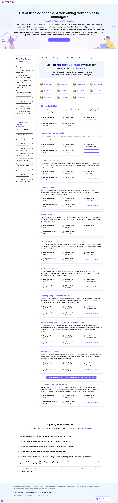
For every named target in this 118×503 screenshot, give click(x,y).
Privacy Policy (18, 496)
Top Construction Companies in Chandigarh (25, 71)
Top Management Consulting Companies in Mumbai (24, 144)
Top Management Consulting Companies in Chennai (24, 154)
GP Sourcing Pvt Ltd (49, 106)
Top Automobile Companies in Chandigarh (24, 66)
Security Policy (29, 496)
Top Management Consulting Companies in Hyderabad (24, 159)
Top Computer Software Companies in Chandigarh (23, 112)
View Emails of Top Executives (59, 40)
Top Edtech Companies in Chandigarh (23, 81)
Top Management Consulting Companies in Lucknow (24, 175)
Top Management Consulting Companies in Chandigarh (24, 102)
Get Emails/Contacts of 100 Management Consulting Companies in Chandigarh (71, 377)
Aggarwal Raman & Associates (53, 133)
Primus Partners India (50, 160)
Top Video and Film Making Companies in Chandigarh (23, 107)
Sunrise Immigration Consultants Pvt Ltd (57, 384)
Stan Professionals (48, 187)
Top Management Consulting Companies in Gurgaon (24, 164)
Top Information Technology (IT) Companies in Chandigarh (24, 97)
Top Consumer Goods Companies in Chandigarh (23, 76)
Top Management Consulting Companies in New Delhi (24, 170)
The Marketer (46, 214)
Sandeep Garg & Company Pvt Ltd (55, 296)
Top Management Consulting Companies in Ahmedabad (24, 180)
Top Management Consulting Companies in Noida (24, 134)
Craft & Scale (46, 241)
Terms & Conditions (42, 496)
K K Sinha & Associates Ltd (52, 352)
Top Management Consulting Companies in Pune (24, 139)
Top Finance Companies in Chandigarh (23, 86)
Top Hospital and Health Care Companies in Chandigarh (24, 91)
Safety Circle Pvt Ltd (49, 268)
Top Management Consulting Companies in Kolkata (24, 149)
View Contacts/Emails (91, 124)
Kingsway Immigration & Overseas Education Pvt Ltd (62, 323)
